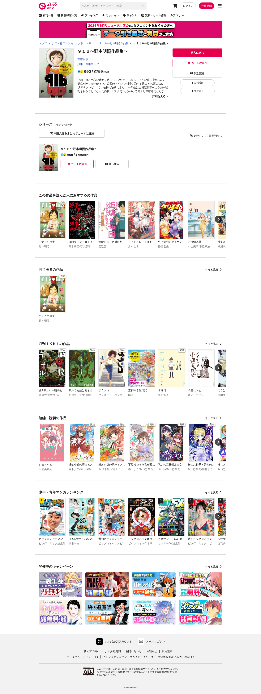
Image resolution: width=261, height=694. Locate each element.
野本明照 (82, 59)
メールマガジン (155, 641)
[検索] (143, 6)
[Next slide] (218, 219)
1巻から (198, 135)
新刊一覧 (48, 15)
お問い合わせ (134, 651)
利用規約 (167, 651)
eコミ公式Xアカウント (115, 642)
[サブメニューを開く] (219, 5)
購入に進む (197, 52)
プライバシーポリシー (82, 657)
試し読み (199, 73)
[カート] (175, 5)
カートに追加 (199, 63)
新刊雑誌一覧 (69, 15)
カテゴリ (175, 15)
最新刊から (215, 135)
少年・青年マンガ (88, 64)
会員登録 (206, 5)
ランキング (91, 15)
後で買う (198, 91)
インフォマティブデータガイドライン (125, 657)
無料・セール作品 (155, 15)
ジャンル (132, 15)
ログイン (188, 5)
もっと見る (211, 269)
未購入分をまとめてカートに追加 (74, 133)
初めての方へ (92, 651)
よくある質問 (113, 651)
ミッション (112, 15)
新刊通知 (198, 82)
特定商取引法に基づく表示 (176, 657)
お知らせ (151, 651)
